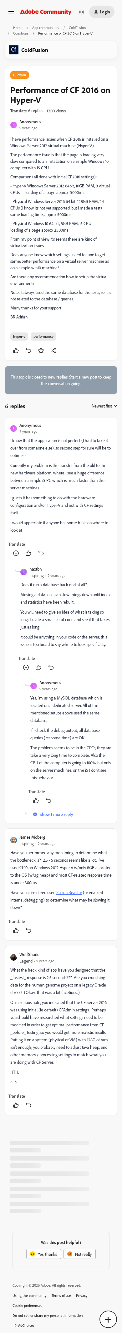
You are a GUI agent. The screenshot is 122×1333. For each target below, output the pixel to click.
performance (43, 336)
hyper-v (19, 336)
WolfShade (29, 954)
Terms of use (61, 1295)
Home (18, 27)
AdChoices (26, 1325)
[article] (61, 490)
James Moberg (32, 837)
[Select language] (82, 12)
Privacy (82, 1295)
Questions (20, 33)
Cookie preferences (27, 1305)
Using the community (30, 1295)
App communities (45, 27)
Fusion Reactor (69, 892)
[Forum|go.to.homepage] (46, 12)
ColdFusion (77, 27)
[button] (11, 13)
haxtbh (35, 569)
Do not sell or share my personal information (48, 1315)
